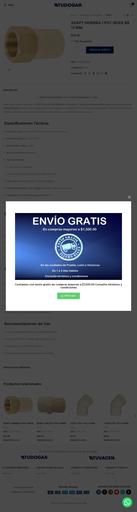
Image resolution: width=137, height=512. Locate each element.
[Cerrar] (129, 197)
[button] (127, 502)
